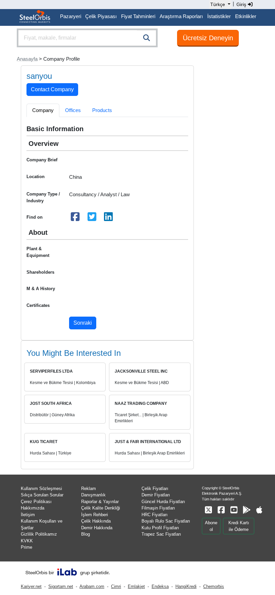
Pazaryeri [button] (70, 16)
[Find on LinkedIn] (108, 218)
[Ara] (146, 38)
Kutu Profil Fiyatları (160, 527)
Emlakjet (136, 586)
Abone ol (211, 526)
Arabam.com (91, 586)
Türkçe (217, 4)
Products (102, 110)
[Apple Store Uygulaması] (259, 510)
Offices (73, 110)
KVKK (27, 540)
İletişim (28, 514)
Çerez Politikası (36, 501)
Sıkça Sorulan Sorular (42, 494)
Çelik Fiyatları (155, 488)
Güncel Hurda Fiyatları (163, 501)
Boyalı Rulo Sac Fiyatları (166, 521)
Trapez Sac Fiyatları (161, 534)
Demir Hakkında (96, 527)
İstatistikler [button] (219, 16)
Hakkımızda (32, 507)
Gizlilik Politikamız (39, 534)
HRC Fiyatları (155, 514)
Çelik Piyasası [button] (101, 16)
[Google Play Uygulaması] (246, 510)
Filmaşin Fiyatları (158, 507)
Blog (85, 534)
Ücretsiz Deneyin (208, 38)
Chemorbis (213, 586)
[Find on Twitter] (92, 218)
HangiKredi (186, 586)
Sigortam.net (60, 586)
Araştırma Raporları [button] (181, 16)
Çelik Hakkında (96, 521)
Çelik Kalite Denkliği (100, 507)
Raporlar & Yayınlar (100, 501)
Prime (26, 547)
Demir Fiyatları (156, 494)
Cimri (116, 586)
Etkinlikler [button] (245, 16)
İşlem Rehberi (94, 514)
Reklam (88, 488)
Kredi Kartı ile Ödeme (238, 526)
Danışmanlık (93, 494)
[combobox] (87, 38)
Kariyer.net (31, 586)
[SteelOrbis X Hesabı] (208, 510)
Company (43, 110)
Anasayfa (27, 59)
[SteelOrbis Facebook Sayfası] (221, 510)
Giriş (242, 4)
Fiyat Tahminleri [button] (138, 16)
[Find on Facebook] (75, 218)
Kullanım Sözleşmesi (41, 488)
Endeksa (160, 586)
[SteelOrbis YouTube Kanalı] (234, 510)
